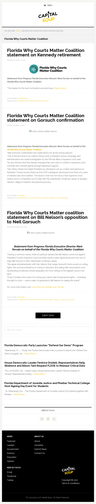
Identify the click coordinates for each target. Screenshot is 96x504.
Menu (49, 5)
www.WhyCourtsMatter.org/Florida (47, 287)
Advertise (38, 445)
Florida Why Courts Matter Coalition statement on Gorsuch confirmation (45, 118)
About (37, 441)
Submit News (48, 315)
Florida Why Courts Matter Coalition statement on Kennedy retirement (45, 52)
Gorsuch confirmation (58, 198)
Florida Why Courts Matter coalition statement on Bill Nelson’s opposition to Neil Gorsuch (47, 217)
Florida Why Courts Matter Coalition (33, 101)
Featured (21, 195)
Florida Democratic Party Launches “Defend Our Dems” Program (43, 345)
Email (9, 472)
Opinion (10, 461)
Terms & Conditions (71, 483)
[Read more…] (60, 88)
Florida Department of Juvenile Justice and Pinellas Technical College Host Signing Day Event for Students (47, 385)
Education (11, 457)
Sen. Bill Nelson (67, 300)
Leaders (10, 445)
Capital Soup (48, 16)
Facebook (11, 476)
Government (22, 98)
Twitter (10, 480)
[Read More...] (30, 353)
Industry (10, 453)
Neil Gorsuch (54, 300)
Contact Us (39, 453)
